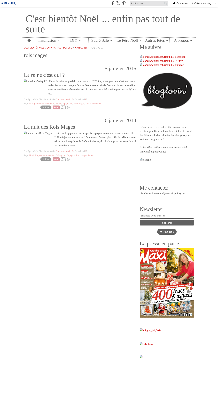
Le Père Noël (127, 40)
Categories (81, 47)
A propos (181, 40)
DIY (73, 40)
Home (28, 40)
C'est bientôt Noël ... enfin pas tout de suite (48, 47)
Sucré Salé (100, 40)
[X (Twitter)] (118, 3)
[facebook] (113, 3)
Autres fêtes (155, 40)
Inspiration (47, 40)
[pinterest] (124, 3)
